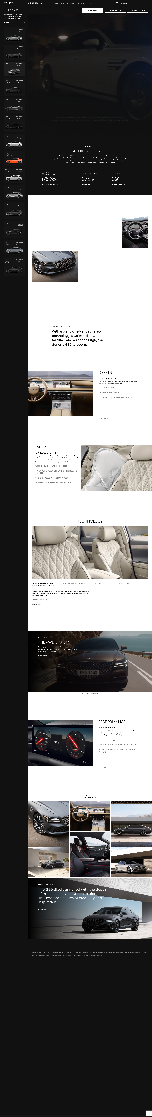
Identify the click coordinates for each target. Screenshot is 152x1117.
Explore (81, 3)
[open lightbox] (48, 823)
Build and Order (93, 10)
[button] (14, 23)
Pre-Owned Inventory (138, 10)
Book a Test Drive (115, 10)
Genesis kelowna (35, 3)
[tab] (117, 380)
